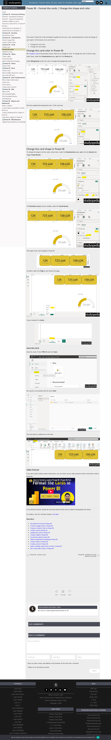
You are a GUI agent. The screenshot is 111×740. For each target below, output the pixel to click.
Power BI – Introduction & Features (12, 16)
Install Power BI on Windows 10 (11, 28)
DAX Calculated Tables (8, 94)
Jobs (61, 695)
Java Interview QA (94, 715)
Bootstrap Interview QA (93, 723)
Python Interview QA (93, 718)
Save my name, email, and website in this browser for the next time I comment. (53, 663)
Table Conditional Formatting (10, 61)
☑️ (13, 14)
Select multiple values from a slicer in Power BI (46, 546)
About (51, 695)
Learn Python (18, 691)
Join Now (55, 514)
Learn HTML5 (17, 714)
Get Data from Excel (8, 35)
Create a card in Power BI (38, 530)
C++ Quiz (93, 702)
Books (60, 700)
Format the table (7, 59)
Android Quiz (93, 691)
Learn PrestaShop (18, 730)
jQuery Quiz (93, 697)
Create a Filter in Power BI (39, 542)
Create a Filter (6, 66)
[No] (109, 737)
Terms (42, 698)
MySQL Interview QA (93, 734)
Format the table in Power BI (40, 537)
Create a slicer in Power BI (39, 544)
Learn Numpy (18, 697)
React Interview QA (93, 726)
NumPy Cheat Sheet (55, 717)
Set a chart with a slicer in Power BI (42, 548)
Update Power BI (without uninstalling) (13, 122)
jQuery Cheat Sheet (55, 728)
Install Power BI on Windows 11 (11, 30)
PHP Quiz (93, 688)
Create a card (6, 47)
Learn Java (17, 688)
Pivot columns (6, 84)
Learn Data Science (17, 694)
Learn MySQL (17, 727)
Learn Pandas (17, 700)
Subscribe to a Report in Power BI (12, 117)
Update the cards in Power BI (40, 533)
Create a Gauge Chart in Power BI (41, 526)
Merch (47, 700)
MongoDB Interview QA (93, 732)
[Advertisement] (12, 156)
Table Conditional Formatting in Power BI (44, 539)
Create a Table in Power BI (39, 535)
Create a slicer (6, 70)
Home (4, 12)
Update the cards (7, 52)
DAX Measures (6, 99)
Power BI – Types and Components (12, 19)
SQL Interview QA (93, 729)
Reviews (69, 698)
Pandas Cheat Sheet (55, 720)
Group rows (5, 82)
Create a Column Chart (9, 42)
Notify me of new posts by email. (38, 667)
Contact (56, 695)
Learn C (17, 705)
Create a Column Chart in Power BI (42, 528)
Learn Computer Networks (17, 733)
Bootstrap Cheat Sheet (55, 733)
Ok (98, 737)
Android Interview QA (94, 721)
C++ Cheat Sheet (55, 725)
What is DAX (6, 91)
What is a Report (7, 105)
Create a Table (6, 56)
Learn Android (17, 719)
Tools (64, 700)
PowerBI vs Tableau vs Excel (10, 21)
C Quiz (93, 700)
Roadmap (53, 700)
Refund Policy (59, 698)
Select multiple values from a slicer (12, 73)
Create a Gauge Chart (8, 40)
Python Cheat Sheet (55, 714)
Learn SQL (17, 722)
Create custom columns (9, 87)
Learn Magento (18, 711)
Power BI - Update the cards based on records (87, 555)
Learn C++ (17, 702)
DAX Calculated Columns (9, 96)
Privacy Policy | (49, 698)
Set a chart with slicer (8, 75)
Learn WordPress (18, 708)
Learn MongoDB (18, 725)
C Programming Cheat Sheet (55, 722)
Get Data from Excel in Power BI (41, 524)
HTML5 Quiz (93, 705)
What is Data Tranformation (10, 80)
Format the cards (8, 49)
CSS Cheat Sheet (55, 731)
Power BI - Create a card (38, 554)
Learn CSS (17, 716)
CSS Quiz (93, 694)
